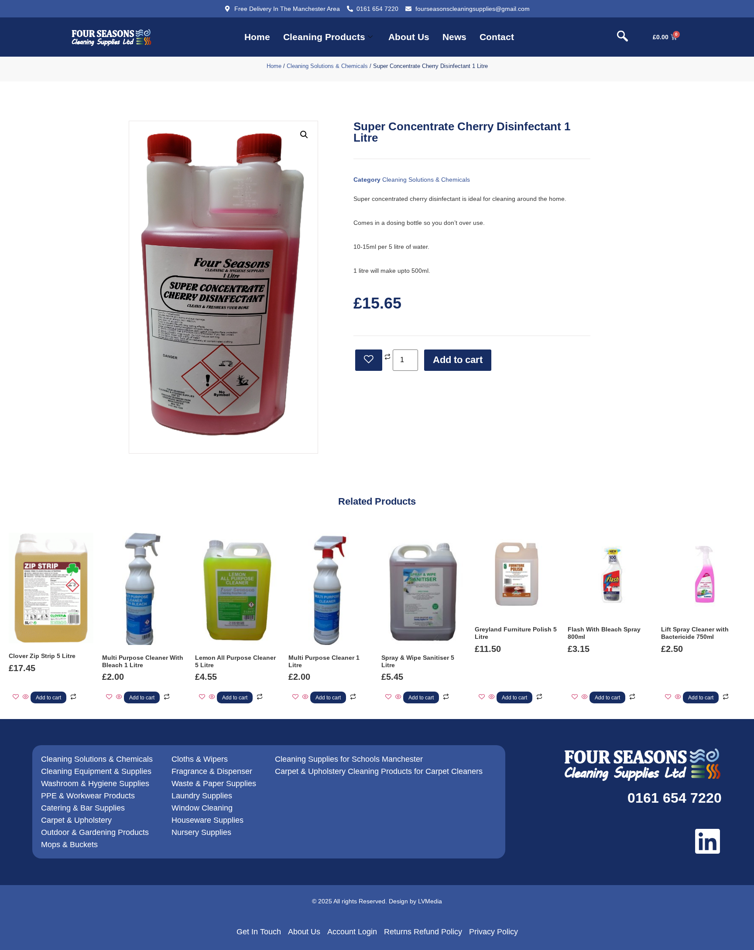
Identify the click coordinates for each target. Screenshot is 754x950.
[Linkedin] (707, 841)
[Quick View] (26, 697)
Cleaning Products (324, 37)
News (454, 37)
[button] (622, 37)
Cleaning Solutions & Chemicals (327, 66)
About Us (408, 37)
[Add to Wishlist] (368, 360)
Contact (497, 37)
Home (257, 37)
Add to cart (458, 359)
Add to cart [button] (48, 698)
